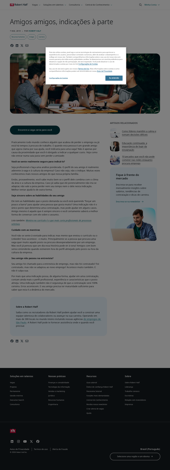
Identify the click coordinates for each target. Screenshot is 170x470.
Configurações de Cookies (88, 64)
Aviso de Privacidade (104, 71)
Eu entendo (114, 78)
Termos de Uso (83, 69)
